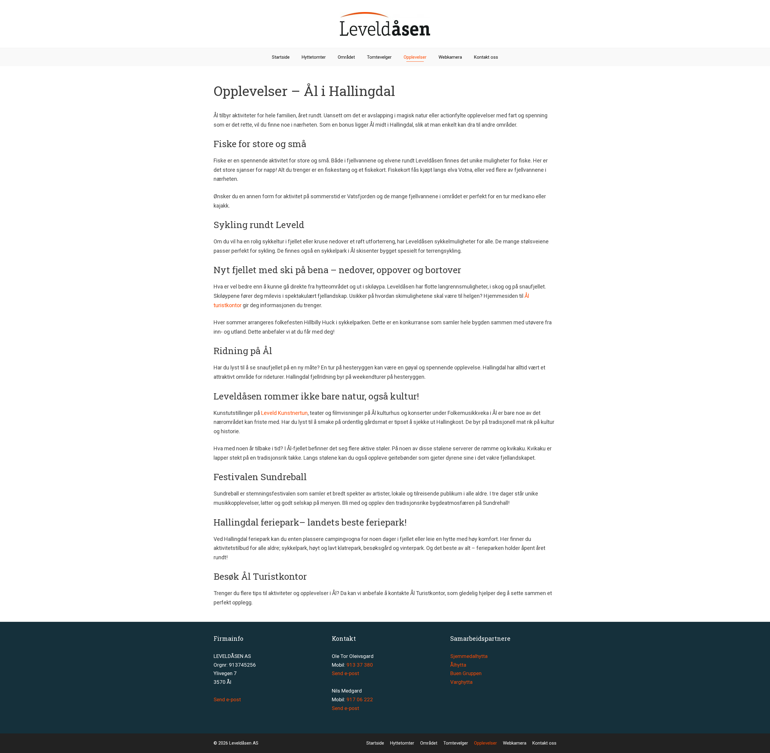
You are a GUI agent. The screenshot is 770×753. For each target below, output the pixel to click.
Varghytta (461, 682)
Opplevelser (415, 57)
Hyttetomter (314, 57)
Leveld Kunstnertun (284, 413)
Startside (281, 57)
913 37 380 (359, 665)
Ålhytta (458, 665)
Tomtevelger (379, 57)
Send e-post (227, 699)
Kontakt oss (486, 57)
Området (346, 57)
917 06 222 (359, 699)
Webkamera (450, 57)
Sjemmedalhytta (469, 656)
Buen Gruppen (466, 673)
